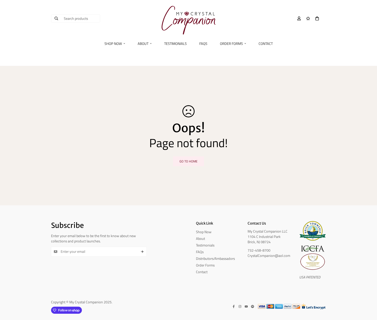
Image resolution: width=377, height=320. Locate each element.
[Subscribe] (142, 252)
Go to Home (188, 161)
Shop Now (113, 43)
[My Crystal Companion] (189, 18)
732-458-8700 (259, 250)
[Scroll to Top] (369, 298)
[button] (317, 18)
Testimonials (175, 43)
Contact (266, 43)
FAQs (203, 43)
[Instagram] (240, 306)
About (143, 43)
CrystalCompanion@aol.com (269, 255)
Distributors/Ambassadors (215, 258)
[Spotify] (252, 306)
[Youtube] (246, 306)
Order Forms (231, 43)
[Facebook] (234, 306)
